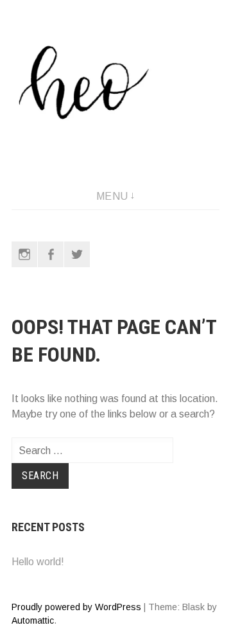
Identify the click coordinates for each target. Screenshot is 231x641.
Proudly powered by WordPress (76, 607)
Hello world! (38, 561)
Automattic (33, 620)
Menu (112, 196)
